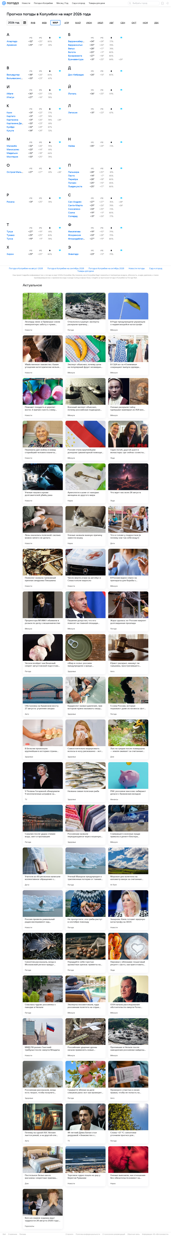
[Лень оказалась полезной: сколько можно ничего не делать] (43, 526)
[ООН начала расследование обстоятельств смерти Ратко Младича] (128, 996)
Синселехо (74, 209)
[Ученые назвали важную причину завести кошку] (85, 526)
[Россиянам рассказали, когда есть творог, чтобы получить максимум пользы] (43, 1081)
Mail (4, 1234)
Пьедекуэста (75, 186)
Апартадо (12, 41)
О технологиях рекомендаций (113, 1234)
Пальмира (73, 172)
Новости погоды (137, 268)
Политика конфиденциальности (88, 1234)
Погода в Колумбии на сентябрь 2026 (65, 268)
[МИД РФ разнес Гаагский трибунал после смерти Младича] (43, 1038)
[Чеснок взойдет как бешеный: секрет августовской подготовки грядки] (43, 654)
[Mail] (4, 3)
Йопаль (72, 94)
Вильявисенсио (15, 78)
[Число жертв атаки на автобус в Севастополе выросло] (85, 569)
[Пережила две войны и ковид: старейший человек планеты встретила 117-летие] (43, 441)
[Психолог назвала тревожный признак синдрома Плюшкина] (43, 569)
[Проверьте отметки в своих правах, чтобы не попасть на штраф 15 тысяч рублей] (128, 1081)
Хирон (10, 254)
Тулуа (10, 231)
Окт (134, 23)
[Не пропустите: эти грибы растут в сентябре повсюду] (85, 910)
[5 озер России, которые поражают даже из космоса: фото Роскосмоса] (128, 697)
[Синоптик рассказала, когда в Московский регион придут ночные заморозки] (43, 953)
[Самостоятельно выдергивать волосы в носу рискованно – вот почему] (85, 739)
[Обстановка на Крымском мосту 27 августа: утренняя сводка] (43, 697)
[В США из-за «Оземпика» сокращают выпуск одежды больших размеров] (128, 355)
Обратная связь (133, 1234)
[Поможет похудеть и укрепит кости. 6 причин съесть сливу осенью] (43, 398)
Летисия (72, 112)
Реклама (23, 1234)
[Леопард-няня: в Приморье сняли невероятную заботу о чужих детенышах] (43, 313)
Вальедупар (13, 75)
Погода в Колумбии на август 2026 (26, 268)
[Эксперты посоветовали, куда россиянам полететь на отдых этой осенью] (85, 996)
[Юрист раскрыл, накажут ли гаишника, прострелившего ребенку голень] (128, 654)
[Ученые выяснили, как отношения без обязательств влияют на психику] (128, 1166)
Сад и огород (155, 268)
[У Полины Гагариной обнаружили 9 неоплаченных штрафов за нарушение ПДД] (43, 782)
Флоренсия (74, 235)
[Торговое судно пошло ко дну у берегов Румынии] (85, 1166)
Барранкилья (75, 45)
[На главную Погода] (12, 3)
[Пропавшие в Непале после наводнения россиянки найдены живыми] (128, 1038)
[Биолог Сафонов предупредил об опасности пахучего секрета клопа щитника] (128, 1209)
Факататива (74, 231)
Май (78, 23)
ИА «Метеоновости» (161, 1234)
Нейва (71, 146)
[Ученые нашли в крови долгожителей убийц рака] (43, 483)
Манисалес (13, 149)
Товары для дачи (85, 271)
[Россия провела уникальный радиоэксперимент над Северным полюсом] (43, 910)
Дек (156, 23)
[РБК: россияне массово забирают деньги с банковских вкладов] (128, 782)
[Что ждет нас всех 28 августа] (128, 483)
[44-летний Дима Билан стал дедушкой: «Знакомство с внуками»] (85, 1124)
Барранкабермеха (78, 41)
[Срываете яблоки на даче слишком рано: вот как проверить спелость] (85, 1081)
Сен (123, 23)
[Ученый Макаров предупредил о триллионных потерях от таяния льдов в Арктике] (85, 868)
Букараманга (75, 56)
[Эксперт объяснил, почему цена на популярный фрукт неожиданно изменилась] (85, 355)
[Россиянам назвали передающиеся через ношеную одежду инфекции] (85, 825)
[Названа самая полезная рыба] (85, 782)
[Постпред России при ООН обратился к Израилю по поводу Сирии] (85, 1209)
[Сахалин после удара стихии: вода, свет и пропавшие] (43, 825)
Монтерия (12, 157)
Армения (12, 45)
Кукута (10, 130)
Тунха (10, 239)
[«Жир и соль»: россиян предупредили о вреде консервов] (85, 654)
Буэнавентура (75, 59)
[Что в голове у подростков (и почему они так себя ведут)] (128, 526)
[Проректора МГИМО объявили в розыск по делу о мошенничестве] (43, 611)
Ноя (145, 23)
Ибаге (10, 94)
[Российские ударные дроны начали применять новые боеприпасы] (85, 1038)
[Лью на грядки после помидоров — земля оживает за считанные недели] (128, 739)
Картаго (11, 116)
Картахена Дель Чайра (19, 123)
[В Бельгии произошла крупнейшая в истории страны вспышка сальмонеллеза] (43, 739)
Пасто (71, 176)
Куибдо (11, 127)
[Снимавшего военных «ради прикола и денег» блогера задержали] (128, 825)
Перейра (73, 179)
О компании (12, 1234)
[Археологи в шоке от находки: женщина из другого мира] (85, 483)
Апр (66, 23)
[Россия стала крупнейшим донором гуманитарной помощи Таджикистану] (85, 441)
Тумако (11, 235)
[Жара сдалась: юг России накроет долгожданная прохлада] (128, 611)
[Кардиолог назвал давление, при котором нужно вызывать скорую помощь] (85, 697)
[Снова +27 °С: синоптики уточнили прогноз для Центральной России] (128, 1124)
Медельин (12, 153)
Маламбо (12, 146)
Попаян (72, 183)
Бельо (71, 48)
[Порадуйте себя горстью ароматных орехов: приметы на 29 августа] (85, 953)
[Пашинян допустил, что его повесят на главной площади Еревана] (85, 611)
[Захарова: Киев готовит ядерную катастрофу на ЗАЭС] (128, 910)
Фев (44, 23)
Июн (89, 23)
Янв (33, 23)
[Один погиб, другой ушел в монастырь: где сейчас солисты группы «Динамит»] (128, 441)
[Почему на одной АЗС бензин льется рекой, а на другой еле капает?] (43, 1124)
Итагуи (10, 97)
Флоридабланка (77, 239)
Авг (111, 23)
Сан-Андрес (75, 202)
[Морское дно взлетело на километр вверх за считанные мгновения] (128, 868)
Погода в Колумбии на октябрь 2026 (106, 268)
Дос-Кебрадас (76, 75)
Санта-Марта (75, 205)
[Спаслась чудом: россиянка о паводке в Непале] (43, 996)
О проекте (69, 1234)
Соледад (72, 216)
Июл (100, 23)
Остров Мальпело (17, 172)
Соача (71, 213)
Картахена (12, 120)
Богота (72, 52)
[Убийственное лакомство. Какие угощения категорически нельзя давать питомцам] (43, 355)
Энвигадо (73, 254)
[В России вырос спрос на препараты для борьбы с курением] (128, 569)
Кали (9, 112)
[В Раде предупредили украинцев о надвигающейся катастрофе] (128, 313)
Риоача (10, 202)
